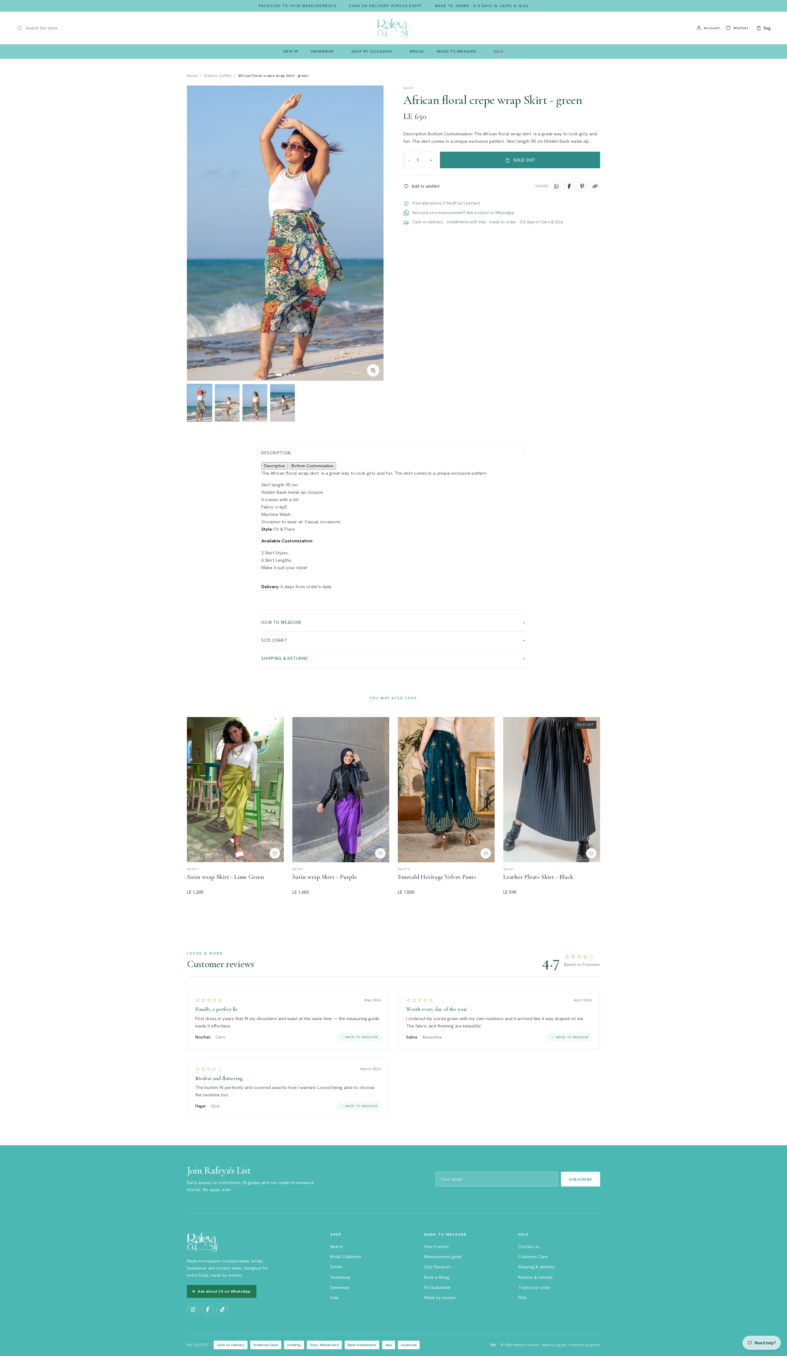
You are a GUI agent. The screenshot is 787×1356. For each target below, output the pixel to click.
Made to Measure (456, 51)
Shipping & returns (284, 658)
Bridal (417, 51)
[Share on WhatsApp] (556, 186)
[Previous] (198, 233)
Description (276, 453)
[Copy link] (595, 186)
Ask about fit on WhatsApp (224, 1291)
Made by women (440, 1297)
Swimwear (322, 51)
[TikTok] (222, 1309)
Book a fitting (436, 1277)
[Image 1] (279, 375)
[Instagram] (193, 1309)
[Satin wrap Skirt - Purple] (340, 790)
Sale (499, 51)
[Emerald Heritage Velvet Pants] (446, 790)
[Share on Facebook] (569, 186)
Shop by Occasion (371, 51)
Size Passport (437, 1267)
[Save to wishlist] (275, 853)
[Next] (372, 233)
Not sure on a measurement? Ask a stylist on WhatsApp (463, 212)
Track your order (534, 1287)
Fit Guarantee (437, 1287)
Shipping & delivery (536, 1267)
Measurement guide (443, 1256)
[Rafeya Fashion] (393, 28)
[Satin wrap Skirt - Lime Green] (235, 790)
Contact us (528, 1246)
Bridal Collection (345, 1256)
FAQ (522, 1297)
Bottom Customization (312, 466)
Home (192, 75)
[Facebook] (207, 1309)
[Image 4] (294, 375)
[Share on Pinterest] (582, 186)
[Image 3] (289, 375)
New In (291, 51)
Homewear (340, 1277)
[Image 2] (285, 375)
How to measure (281, 622)
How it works (436, 1246)
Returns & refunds (535, 1277)
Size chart (274, 640)
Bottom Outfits (217, 75)
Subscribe (580, 1179)
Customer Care (533, 1256)
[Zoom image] (373, 370)
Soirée (336, 1267)
